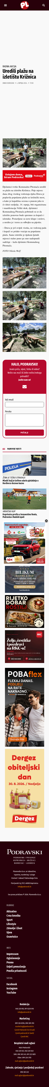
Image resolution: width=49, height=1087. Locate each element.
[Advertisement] (24, 37)
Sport (10, 920)
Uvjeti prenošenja (16, 966)
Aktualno (12, 911)
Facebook (12, 984)
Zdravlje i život (14, 928)
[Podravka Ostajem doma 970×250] (24, 180)
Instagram (12, 988)
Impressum (12, 954)
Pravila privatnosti (17, 971)
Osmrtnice (12, 936)
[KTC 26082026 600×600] (24, 562)
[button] (5, 5)
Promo (10, 962)
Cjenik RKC (24, 1036)
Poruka (8, 411)
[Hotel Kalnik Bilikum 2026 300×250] (24, 591)
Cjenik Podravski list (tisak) (25, 1030)
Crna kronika (13, 915)
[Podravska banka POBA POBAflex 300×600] (24, 745)
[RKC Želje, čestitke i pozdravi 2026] (24, 662)
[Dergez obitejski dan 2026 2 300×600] (24, 826)
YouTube (11, 992)
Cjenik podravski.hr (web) (24, 1033)
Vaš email (9, 400)
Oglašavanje (13, 958)
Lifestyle (11, 924)
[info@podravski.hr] (24, 387)
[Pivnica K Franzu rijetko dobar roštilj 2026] (24, 627)
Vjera (9, 932)
